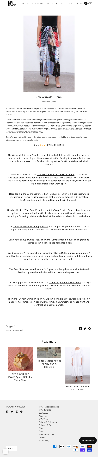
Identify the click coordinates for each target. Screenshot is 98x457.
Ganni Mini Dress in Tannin (25, 155)
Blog (41, 428)
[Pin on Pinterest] (89, 328)
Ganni (42, 145)
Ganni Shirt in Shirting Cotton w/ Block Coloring (36, 298)
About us (43, 416)
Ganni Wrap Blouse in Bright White (30, 226)
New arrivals (18, 330)
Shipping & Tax (45, 425)
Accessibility (44, 440)
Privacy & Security (46, 434)
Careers (42, 437)
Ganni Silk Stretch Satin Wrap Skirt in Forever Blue (55, 210)
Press (41, 431)
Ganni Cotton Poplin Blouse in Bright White (67, 239)
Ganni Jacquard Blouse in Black (65, 282)
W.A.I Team (43, 419)
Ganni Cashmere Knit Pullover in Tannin (47, 194)
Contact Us (43, 413)
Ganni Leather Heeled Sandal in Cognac (34, 269)
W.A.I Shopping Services (49, 406)
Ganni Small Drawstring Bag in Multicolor (50, 253)
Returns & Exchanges (48, 422)
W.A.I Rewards (45, 409)
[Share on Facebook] (80, 328)
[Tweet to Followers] (85, 328)
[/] (12, 3)
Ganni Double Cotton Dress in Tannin (56, 174)
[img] (7, 411)
